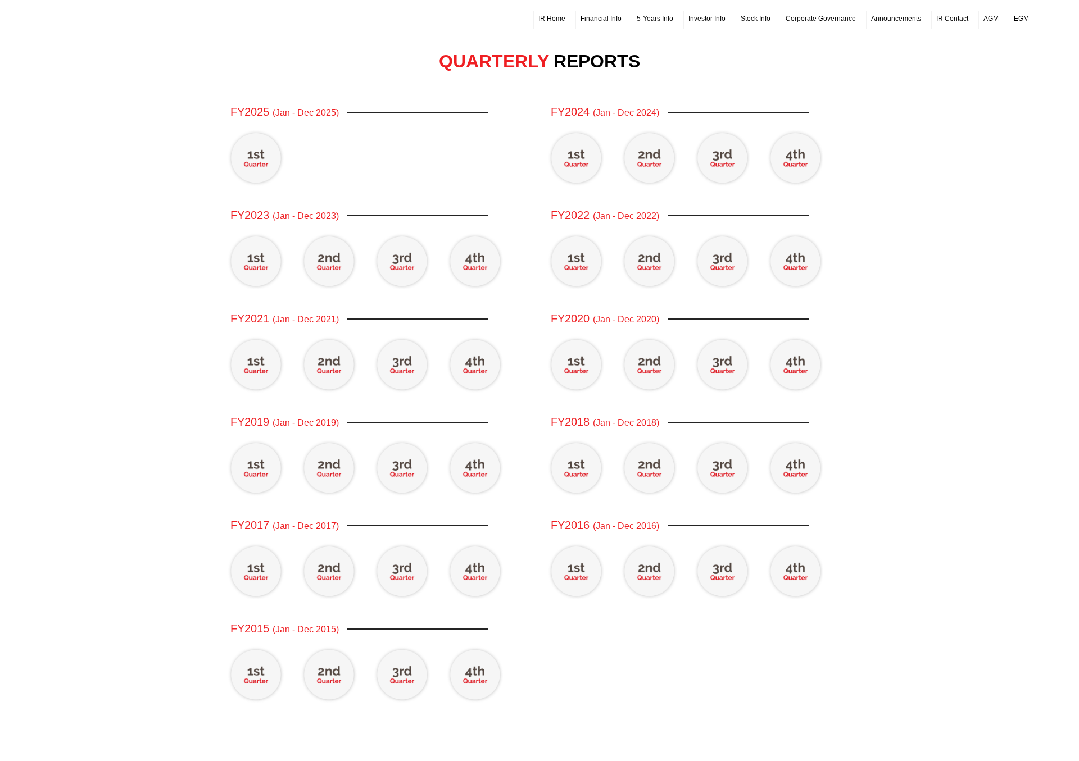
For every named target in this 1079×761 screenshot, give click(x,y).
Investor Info (707, 18)
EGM (1021, 18)
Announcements (896, 18)
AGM (991, 18)
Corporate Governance (821, 18)
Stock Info (755, 18)
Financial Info (601, 18)
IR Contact (952, 18)
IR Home (551, 18)
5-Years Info (655, 18)
